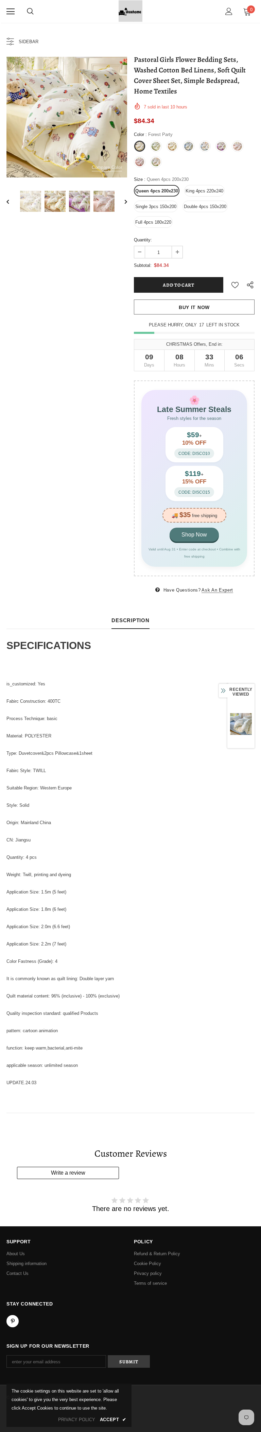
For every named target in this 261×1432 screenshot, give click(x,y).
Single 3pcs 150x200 (155, 206)
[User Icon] (228, 11)
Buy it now (194, 307)
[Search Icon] (30, 11)
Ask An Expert (217, 590)
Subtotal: (143, 265)
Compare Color (107, 167)
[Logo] (130, 11)
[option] (66, 117)
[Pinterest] (12, 1321)
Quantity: (143, 239)
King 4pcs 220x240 (204, 190)
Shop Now (194, 535)
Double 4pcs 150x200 (205, 206)
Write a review (68, 1173)
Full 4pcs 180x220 (153, 222)
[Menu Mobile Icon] (10, 11)
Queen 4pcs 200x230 (156, 190)
